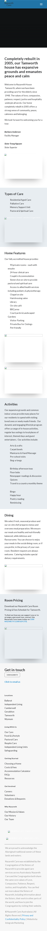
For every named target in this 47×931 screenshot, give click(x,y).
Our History (10, 815)
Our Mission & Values (14, 812)
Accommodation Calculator (17, 771)
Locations (9, 695)
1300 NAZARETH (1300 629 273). (19, 620)
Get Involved (10, 786)
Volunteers (10, 795)
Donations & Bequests (15, 798)
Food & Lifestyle (12, 735)
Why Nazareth (11, 807)
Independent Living (13, 704)
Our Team (9, 819)
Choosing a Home (13, 763)
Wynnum (9, 719)
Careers (8, 791)
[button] (41, 4)
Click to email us (12, 682)
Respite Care (11, 743)
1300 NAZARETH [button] (12, 675)
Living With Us (11, 727)
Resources (9, 778)
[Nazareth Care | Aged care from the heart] (9, 4)
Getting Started (11, 758)
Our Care (9, 732)
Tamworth (9, 715)
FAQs (7, 774)
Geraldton (9, 711)
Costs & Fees (11, 767)
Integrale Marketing (14, 923)
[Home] (25, 832)
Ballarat (8, 700)
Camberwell (10, 708)
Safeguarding (11, 750)
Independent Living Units (16, 747)
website (37, 906)
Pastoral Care (11, 739)
